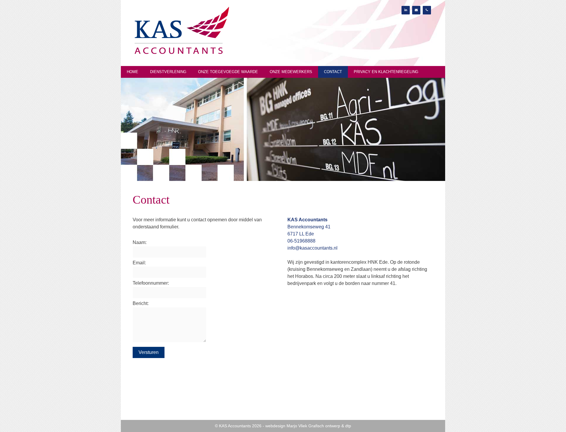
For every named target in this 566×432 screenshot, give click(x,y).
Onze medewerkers (291, 72)
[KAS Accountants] (181, 30)
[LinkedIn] (406, 10)
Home (132, 72)
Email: (139, 262)
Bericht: (141, 303)
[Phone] (427, 10)
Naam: (140, 242)
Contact (333, 72)
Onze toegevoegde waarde (228, 72)
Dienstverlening (168, 72)
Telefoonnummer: (151, 283)
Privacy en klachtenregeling (386, 72)
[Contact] (416, 10)
